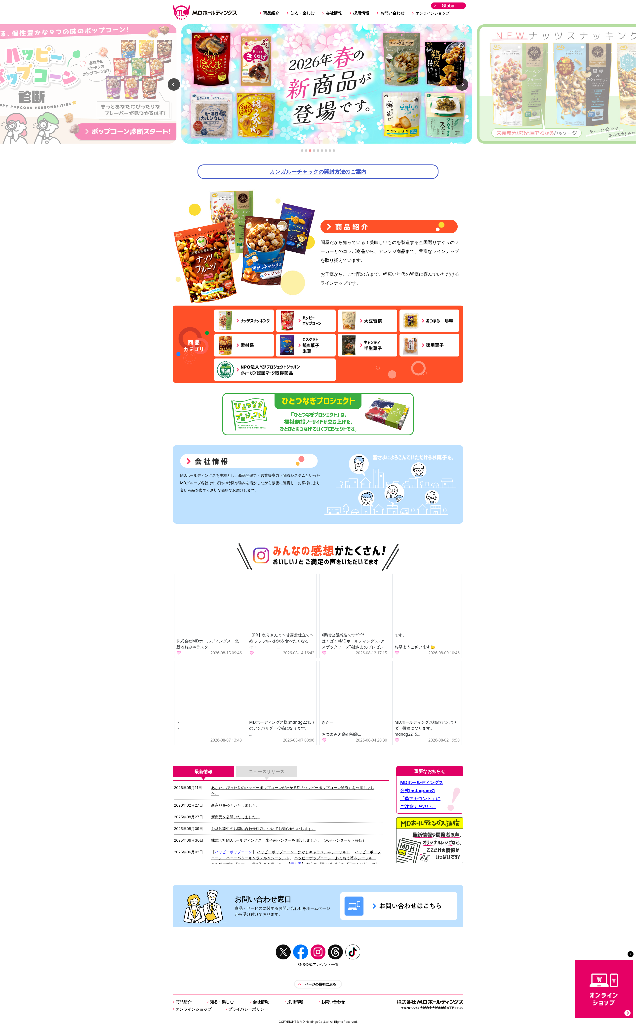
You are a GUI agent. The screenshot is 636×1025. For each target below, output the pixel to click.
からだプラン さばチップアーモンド (336, 864)
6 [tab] (322, 152)
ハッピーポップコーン (233, 852)
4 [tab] (314, 152)
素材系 (296, 864)
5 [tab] (318, 152)
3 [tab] (310, 152)
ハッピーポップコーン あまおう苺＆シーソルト (335, 858)
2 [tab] (306, 152)
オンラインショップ (432, 13)
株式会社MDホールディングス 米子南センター (251, 840)
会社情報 (334, 13)
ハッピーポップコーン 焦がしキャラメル (246, 864)
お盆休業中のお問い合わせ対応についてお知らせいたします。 (263, 828)
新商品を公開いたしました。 (235, 805)
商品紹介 (271, 13)
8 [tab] (330, 152)
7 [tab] (326, 152)
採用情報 (361, 13)
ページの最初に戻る (320, 984)
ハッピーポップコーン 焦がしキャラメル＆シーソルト (303, 852)
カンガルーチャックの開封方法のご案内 (318, 171)
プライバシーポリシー (248, 1009)
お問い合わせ (392, 13)
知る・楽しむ (303, 13)
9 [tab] (334, 152)
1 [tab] (302, 152)
